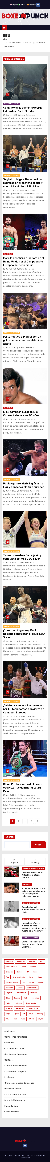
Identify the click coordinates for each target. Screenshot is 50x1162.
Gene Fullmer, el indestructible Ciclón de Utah (33, 909)
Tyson (16, 1014)
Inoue (31, 982)
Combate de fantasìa (14, 1048)
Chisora (33, 967)
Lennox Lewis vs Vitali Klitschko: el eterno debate (32, 875)
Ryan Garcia (31, 1003)
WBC (15, 1019)
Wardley (40, 1014)
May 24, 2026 (12, 641)
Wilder (31, 1019)
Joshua (20, 987)
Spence (9, 1008)
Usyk (31, 1014)
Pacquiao (35, 998)
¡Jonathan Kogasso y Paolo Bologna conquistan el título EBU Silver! (24, 634)
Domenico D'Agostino (29, 491)
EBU (28, 972)
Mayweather (21, 993)
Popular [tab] (14, 862)
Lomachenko (32, 987)
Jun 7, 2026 (11, 491)
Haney (31, 977)
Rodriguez (18, 1003)
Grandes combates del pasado (33, 868)
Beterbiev (32, 961)
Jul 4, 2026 (11, 347)
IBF (24, 982)
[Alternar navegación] (45, 28)
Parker (8, 1003)
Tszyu (8, 1014)
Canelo (23, 967)
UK (24, 1014)
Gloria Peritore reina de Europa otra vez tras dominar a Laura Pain (22, 787)
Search (10, 836)
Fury (7, 977)
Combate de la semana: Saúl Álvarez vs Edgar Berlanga (33, 944)
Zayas (40, 1019)
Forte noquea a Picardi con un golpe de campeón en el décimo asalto (23, 340)
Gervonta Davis (19, 977)
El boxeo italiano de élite (15, 1065)
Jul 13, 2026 (11, 269)
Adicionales (9, 1031)
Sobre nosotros (11, 1111)
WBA (7, 1019)
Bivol (41, 961)
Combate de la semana (11, 104)
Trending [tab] (35, 862)
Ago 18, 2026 (11, 115)
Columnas (9, 1042)
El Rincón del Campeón (15, 1071)
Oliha (8, 998)
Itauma (40, 982)
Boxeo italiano (11, 967)
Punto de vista (11, 1106)
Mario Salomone (27, 115)
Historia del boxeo (12, 982)
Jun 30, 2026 (12, 419)
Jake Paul (9, 987)
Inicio (5, 39)
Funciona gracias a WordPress (17, 1155)
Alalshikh (9, 961)
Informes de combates (11, 175)
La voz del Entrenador (14, 1100)
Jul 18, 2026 (11, 190)
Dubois (19, 972)
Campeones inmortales (30, 903)
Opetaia (17, 998)
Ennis (35, 972)
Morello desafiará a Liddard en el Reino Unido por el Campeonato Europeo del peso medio (23, 261)
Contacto (9, 1060)
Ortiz (25, 998)
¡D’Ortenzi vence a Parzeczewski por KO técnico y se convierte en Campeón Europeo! (24, 709)
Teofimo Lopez (33, 1008)
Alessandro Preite (27, 190)
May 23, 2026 (12, 716)
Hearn (40, 977)
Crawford (9, 972)
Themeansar (25, 1158)
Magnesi (9, 993)
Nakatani (33, 993)
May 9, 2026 (11, 795)
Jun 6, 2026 (11, 562)
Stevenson (20, 1008)
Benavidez (21, 961)
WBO (23, 1019)
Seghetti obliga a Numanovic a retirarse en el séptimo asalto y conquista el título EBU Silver (22, 183)
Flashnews (8, 254)
